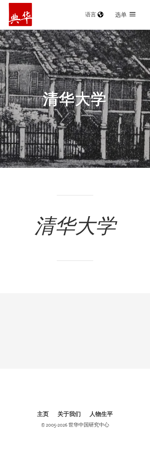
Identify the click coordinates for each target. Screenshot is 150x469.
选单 (121, 15)
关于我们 (69, 414)
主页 (43, 414)
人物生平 (101, 414)
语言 (90, 14)
